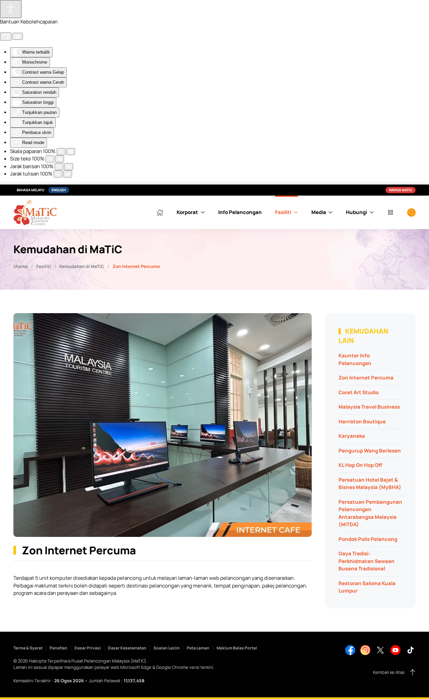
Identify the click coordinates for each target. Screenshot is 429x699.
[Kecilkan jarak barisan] (68, 166)
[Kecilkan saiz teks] (59, 158)
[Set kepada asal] (5, 36)
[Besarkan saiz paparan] (61, 151)
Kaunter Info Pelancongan (355, 359)
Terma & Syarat (28, 648)
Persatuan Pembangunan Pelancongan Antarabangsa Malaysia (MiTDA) (370, 513)
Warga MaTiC (400, 190)
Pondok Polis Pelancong (368, 539)
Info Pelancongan (240, 212)
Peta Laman (198, 648)
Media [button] (318, 212)
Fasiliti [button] (283, 212)
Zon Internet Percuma (366, 377)
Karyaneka (352, 435)
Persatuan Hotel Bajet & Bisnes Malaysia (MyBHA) (370, 483)
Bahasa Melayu (30, 190)
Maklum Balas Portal (237, 648)
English (59, 190)
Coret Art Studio (359, 392)
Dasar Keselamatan (127, 648)
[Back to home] (35, 212)
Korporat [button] (187, 212)
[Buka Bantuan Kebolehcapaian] (10, 9)
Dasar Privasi (87, 648)
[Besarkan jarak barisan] (59, 166)
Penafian (58, 648)
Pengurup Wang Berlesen (370, 450)
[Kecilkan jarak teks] (67, 174)
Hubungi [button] (356, 212)
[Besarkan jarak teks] (58, 174)
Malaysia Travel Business (369, 406)
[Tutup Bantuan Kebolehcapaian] (17, 36)
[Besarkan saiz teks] (50, 158)
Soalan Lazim (167, 648)
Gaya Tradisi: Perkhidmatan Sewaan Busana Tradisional (366, 561)
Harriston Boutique (362, 421)
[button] (411, 212)
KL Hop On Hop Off (360, 465)
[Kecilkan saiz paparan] (70, 151)
